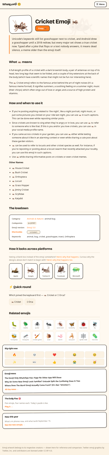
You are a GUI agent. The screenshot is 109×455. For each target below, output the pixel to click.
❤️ (54, 355)
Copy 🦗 (42, 28)
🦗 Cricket (16, 301)
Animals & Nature (35, 218)
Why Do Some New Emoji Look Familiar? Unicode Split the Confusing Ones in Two (42, 381)
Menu (100, 4)
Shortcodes (17, 232)
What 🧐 (11, 4)
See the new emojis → (15, 425)
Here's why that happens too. (60, 260)
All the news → (12, 389)
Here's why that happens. (67, 257)
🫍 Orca (30, 301)
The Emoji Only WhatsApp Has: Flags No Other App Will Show (33, 377)
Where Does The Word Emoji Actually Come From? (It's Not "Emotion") (37, 385)
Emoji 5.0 (31, 227)
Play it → (9, 407)
